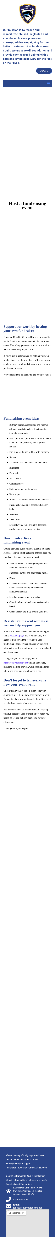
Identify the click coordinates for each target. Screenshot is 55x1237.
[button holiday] (26, 1122)
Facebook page (17, 635)
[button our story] (26, 787)
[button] (48, 83)
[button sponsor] (26, 883)
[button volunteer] (26, 978)
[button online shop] (26, 1074)
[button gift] (26, 1026)
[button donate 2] (26, 835)
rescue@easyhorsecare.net (16, 662)
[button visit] (26, 930)
